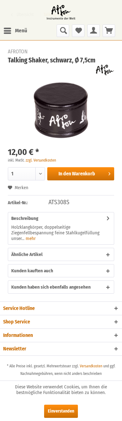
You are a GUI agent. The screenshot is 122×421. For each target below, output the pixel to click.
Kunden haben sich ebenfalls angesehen (51, 287)
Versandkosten (91, 366)
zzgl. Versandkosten (41, 160)
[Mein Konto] (93, 30)
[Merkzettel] (78, 30)
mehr (30, 238)
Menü (21, 30)
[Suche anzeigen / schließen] (63, 30)
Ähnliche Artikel (27, 254)
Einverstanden (61, 411)
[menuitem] (15, 30)
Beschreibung (24, 218)
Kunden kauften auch (32, 271)
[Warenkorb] (109, 30)
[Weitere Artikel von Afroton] (105, 70)
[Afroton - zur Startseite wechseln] (61, 12)
